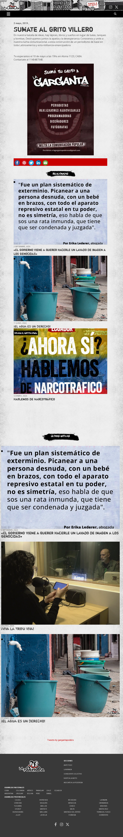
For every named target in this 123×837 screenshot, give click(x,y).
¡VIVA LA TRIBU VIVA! (17, 629)
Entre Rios (43, 800)
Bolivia (30, 793)
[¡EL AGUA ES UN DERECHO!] (60, 288)
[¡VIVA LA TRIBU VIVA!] (60, 583)
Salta (72, 809)
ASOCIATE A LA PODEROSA (73, 782)
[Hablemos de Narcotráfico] (60, 361)
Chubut (18, 809)
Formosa (72, 815)
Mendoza (72, 803)
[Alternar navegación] (8, 14)
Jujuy (18, 815)
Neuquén (43, 803)
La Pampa (103, 800)
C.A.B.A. (18, 800)
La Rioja (43, 815)
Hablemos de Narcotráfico (34, 399)
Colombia (20, 790)
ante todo (68, 765)
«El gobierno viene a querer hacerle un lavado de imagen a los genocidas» (60, 534)
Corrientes (103, 815)
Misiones (103, 806)
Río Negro (72, 800)
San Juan (43, 812)
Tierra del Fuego (103, 812)
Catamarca (103, 803)
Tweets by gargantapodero (60, 740)
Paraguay (40, 790)
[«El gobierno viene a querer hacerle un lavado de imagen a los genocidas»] (60, 212)
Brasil (49, 793)
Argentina (8, 793)
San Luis (43, 806)
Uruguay (19, 793)
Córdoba (18, 803)
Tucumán (18, 806)
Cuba (6, 790)
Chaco (72, 806)
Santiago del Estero (72, 812)
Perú (38, 793)
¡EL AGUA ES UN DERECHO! (32, 326)
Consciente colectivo (73, 774)
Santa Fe (43, 809)
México (30, 790)
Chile (48, 790)
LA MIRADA (68, 769)
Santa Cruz (103, 809)
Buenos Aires (18, 812)
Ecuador (58, 790)
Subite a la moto (70, 778)
